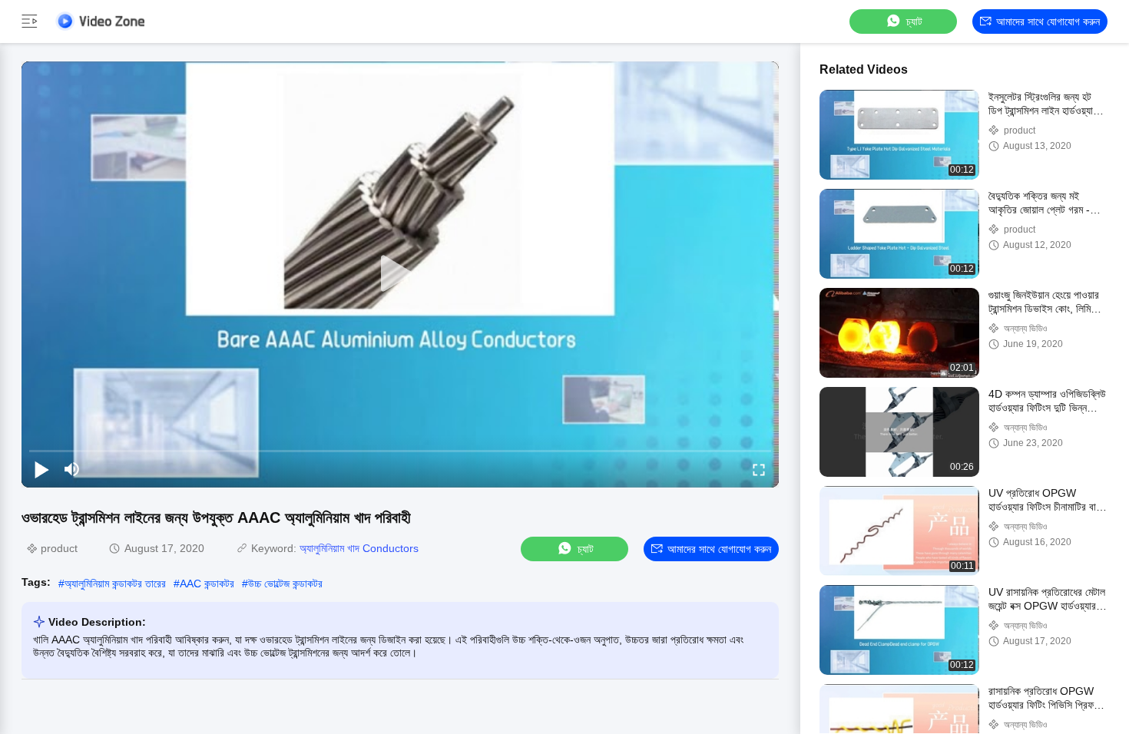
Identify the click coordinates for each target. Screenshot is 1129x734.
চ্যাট (914, 21)
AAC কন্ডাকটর (207, 583)
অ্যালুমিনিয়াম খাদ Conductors (359, 548)
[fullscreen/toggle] (758, 469)
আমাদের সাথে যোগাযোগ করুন (1048, 21)
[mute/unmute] (72, 469)
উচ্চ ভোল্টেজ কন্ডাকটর (285, 583)
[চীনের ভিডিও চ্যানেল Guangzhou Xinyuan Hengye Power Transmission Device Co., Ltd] (99, 21)
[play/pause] (41, 469)
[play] (400, 274)
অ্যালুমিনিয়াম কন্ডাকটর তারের (115, 583)
